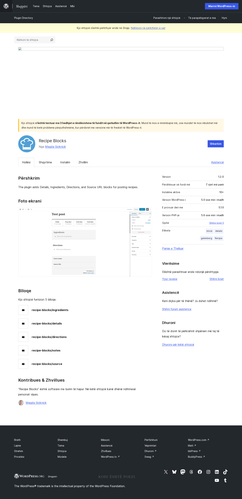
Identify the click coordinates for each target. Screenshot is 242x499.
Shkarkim (215, 143)
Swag (149, 456)
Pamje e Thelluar (173, 248)
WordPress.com (198, 439)
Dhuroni (151, 451)
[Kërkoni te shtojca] (51, 39)
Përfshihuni (151, 439)
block (209, 231)
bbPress (194, 451)
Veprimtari (150, 445)
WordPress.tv (110, 456)
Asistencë (217, 162)
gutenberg (206, 238)
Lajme (17, 445)
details (218, 231)
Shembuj (63, 439)
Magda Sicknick (55, 146)
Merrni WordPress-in (221, 6)
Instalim (65, 162)
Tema (61, 445)
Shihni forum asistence (176, 309)
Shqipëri (52, 476)
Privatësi (19, 456)
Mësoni (105, 439)
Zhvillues (106, 451)
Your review (169, 279)
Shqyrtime (45, 162)
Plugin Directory (23, 17)
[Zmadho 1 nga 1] (147, 212)
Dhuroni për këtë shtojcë (178, 344)
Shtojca (62, 451)
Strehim (18, 451)
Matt (192, 445)
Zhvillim (83, 162)
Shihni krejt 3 (216, 222)
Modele (62, 456)
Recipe (218, 238)
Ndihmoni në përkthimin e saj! (148, 27)
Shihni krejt (217, 279)
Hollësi (26, 162)
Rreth (17, 439)
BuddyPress (196, 456)
